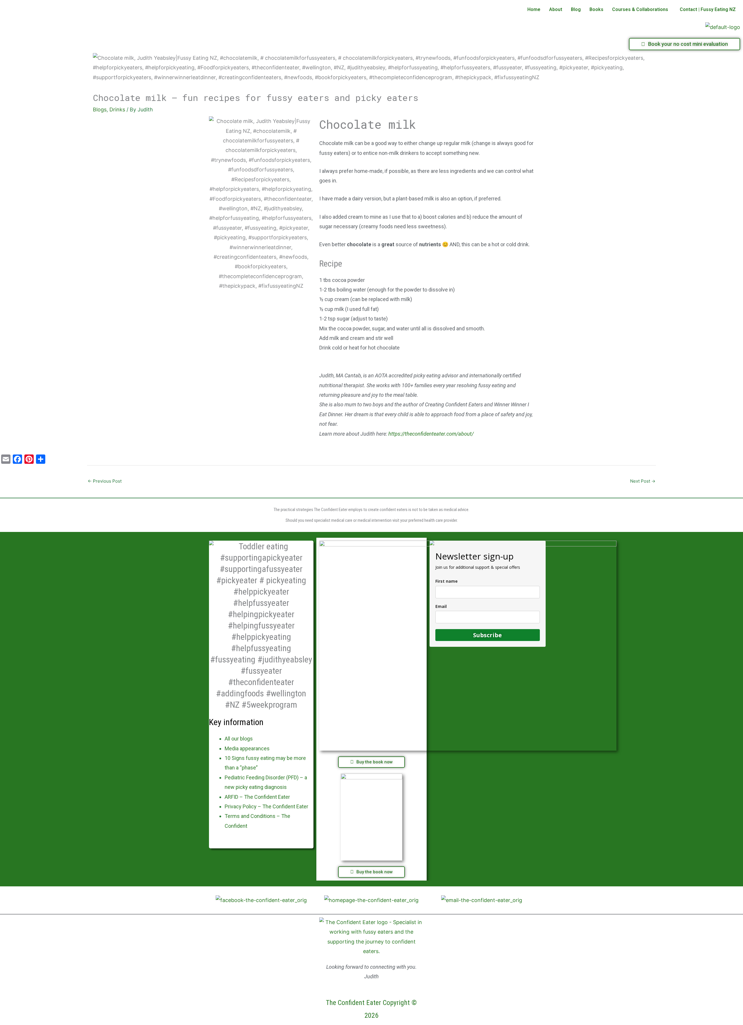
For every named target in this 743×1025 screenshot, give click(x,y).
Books (596, 9)
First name (446, 581)
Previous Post (105, 481)
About (555, 9)
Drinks (117, 109)
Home (533, 9)
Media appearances (247, 748)
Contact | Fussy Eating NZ (708, 9)
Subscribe (487, 635)
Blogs (100, 109)
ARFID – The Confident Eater (257, 797)
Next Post (642, 481)
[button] (641, 9)
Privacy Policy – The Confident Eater (266, 806)
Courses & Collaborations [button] (640, 9)
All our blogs (239, 739)
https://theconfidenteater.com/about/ (431, 434)
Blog (576, 9)
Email (441, 606)
